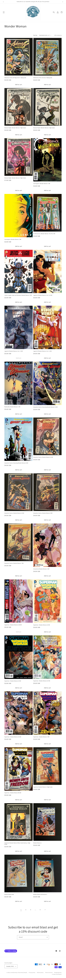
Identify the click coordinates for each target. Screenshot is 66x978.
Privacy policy (32, 972)
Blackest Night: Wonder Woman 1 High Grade (15, 127)
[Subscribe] (47, 937)
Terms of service (49, 972)
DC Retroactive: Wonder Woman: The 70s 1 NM (44, 233)
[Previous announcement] (3, 2)
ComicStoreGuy (13, 972)
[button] (4, 12)
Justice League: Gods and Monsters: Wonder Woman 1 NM (18, 295)
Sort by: (35, 35)
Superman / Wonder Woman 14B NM (13, 625)
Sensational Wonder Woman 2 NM (41, 569)
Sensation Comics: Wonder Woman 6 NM (42, 513)
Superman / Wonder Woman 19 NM (12, 681)
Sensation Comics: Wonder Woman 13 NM (14, 513)
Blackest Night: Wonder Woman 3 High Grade (15, 178)
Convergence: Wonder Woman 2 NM (12, 239)
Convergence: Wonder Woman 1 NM (41, 183)
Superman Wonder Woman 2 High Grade (42, 787)
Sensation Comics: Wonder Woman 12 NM (43, 457)
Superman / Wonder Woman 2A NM (12, 737)
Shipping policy (58, 972)
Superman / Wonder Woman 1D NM (41, 681)
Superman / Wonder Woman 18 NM (41, 625)
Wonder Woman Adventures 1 (40, 894)
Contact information (57, 974)
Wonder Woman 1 (37, 843)
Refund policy (40, 972)
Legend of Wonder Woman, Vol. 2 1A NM (42, 295)
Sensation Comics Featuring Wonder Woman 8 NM (16, 463)
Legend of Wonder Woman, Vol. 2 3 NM (13, 351)
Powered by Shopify (22, 972)
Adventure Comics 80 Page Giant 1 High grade (15, 77)
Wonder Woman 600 (9, 894)
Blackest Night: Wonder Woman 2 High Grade (44, 127)
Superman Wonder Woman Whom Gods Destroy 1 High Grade (17, 843)
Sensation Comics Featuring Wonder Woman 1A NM (45, 407)
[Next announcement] (62, 2)
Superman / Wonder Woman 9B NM (12, 792)
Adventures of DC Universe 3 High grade (42, 77)
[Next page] (45, 910)
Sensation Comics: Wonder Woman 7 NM (14, 563)
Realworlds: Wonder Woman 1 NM (12, 406)
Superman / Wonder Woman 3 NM (41, 737)
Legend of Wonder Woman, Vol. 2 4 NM (42, 351)
